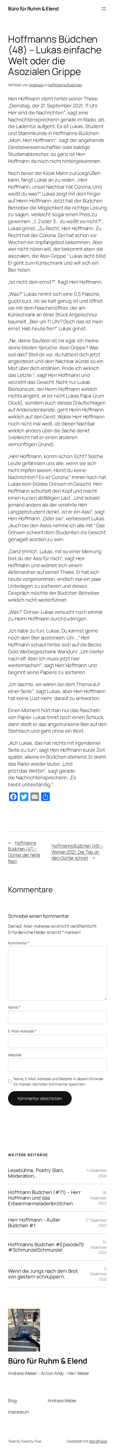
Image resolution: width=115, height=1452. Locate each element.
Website (14, 1054)
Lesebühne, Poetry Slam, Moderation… (36, 1172)
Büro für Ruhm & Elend (33, 8)
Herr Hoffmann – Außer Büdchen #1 (34, 1222)
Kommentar (19, 942)
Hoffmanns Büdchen (65, 84)
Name (14, 1007)
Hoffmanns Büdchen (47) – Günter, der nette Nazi (24, 852)
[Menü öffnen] (104, 9)
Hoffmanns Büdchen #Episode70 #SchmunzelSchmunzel (46, 1247)
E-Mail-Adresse (22, 1031)
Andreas (36, 84)
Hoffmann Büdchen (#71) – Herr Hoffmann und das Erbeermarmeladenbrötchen (44, 1197)
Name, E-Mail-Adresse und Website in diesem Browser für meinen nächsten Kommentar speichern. (58, 1081)
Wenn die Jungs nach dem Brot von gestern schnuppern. (43, 1273)
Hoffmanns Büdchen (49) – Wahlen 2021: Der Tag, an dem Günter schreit (77, 852)
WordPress (98, 1441)
